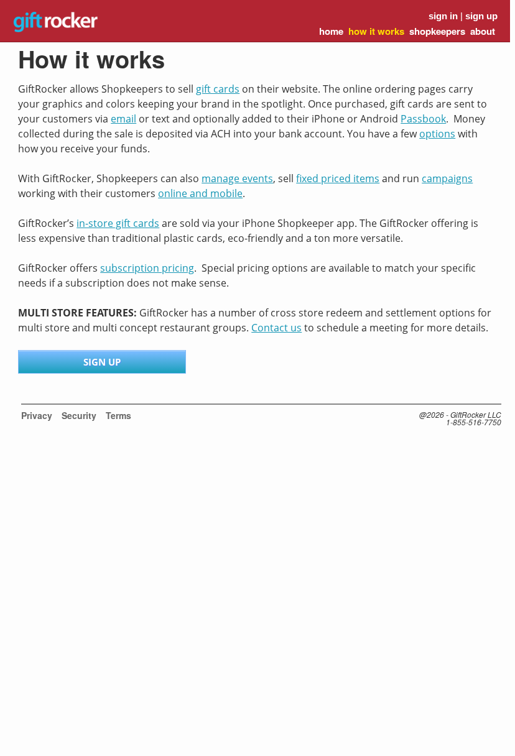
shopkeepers (437, 31)
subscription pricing (147, 268)
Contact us (276, 327)
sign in (443, 16)
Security (79, 415)
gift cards (217, 89)
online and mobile (200, 193)
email (123, 119)
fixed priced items (337, 178)
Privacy (36, 415)
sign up (481, 16)
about (482, 31)
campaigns (447, 178)
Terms (118, 415)
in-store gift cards (118, 223)
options (437, 134)
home (331, 31)
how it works (376, 31)
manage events (237, 178)
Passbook (423, 119)
